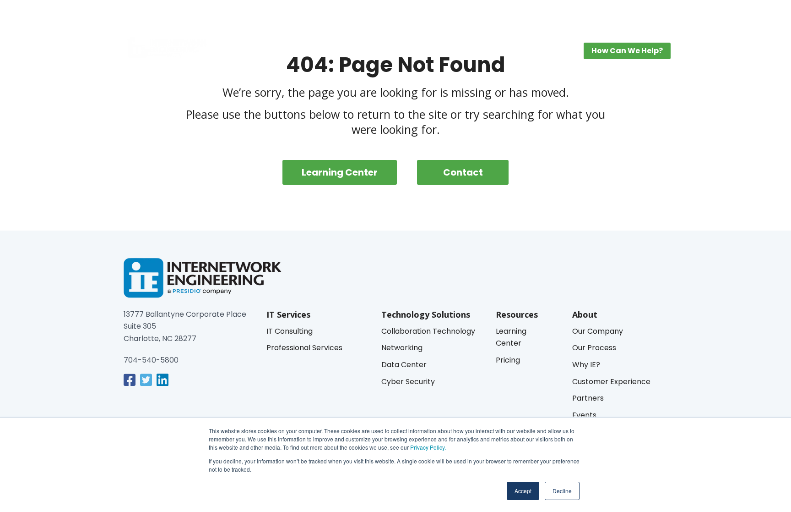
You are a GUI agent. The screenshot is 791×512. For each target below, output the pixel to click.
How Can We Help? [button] (627, 50)
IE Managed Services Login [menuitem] (610, 14)
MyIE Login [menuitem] (543, 14)
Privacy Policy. (427, 447)
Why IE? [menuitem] (586, 364)
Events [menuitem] (584, 415)
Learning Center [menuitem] (461, 53)
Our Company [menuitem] (597, 331)
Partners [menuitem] (588, 398)
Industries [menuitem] (397, 53)
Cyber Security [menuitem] (408, 381)
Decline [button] (562, 491)
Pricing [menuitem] (519, 53)
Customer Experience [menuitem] (611, 381)
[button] (659, 14)
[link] (129, 380)
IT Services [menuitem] (246, 53)
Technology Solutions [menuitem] (322, 53)
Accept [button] (523, 491)
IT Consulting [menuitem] (289, 331)
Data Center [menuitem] (404, 364)
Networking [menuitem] (402, 347)
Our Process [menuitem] (594, 347)
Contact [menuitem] (463, 172)
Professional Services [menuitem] (304, 347)
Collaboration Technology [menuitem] (428, 331)
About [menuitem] (553, 53)
